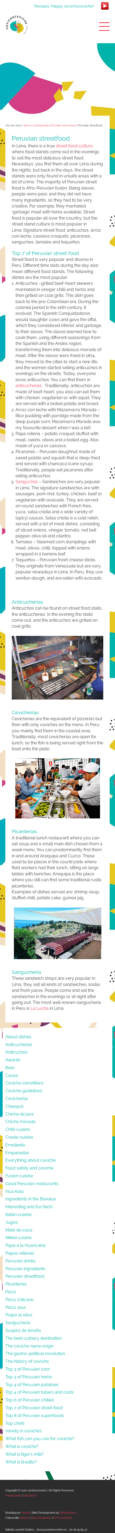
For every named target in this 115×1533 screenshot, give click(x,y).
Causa (11, 1075)
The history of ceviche (27, 1361)
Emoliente (15, 1145)
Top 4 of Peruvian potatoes (32, 1384)
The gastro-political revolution (35, 1353)
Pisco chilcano (19, 1299)
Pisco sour (15, 1307)
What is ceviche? (22, 1446)
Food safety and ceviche (29, 1168)
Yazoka (25, 1512)
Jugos (11, 1222)
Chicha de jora (19, 1114)
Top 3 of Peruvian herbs (28, 1376)
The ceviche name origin (29, 1346)
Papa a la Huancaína (25, 1245)
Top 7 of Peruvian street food (34, 1407)
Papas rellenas (19, 1253)
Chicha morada (20, 1121)
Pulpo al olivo (18, 1314)
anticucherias (29, 385)
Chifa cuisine (17, 1129)
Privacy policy (13, 1495)
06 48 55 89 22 (78, 1529)
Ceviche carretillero (24, 1083)
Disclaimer (30, 1495)
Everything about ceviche (30, 1160)
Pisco (10, 1291)
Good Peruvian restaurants (31, 1183)
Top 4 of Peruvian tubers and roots (39, 1392)
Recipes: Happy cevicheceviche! (64, 6)
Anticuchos (16, 1052)
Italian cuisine (18, 1214)
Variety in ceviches (23, 1430)
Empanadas (17, 1152)
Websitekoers (68, 1512)
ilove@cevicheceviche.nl (52, 1529)
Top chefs (15, 1423)
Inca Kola (14, 1191)
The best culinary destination (33, 1338)
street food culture (74, 145)
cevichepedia (41, 125)
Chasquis (14, 1106)
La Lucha (39, 1008)
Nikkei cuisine (18, 1237)
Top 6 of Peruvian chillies (29, 1400)
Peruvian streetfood (24, 1276)
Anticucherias (18, 1044)
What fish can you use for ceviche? (39, 1438)
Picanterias (16, 1284)
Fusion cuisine (19, 1175)
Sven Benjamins (41, 1517)
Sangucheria (17, 1322)
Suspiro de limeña (23, 1330)
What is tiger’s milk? (24, 1454)
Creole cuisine (19, 1137)
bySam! (24, 1517)
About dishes (18, 1036)
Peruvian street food (63, 125)
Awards (12, 1059)
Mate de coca (18, 1230)
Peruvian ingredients (25, 1268)
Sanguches (27, 481)
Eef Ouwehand (62, 1517)
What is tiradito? (21, 1462)
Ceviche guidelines (23, 1090)
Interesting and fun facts (29, 1206)
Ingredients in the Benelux (30, 1198)
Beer (10, 1067)
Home (26, 125)
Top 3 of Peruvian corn (27, 1369)
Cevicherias (16, 1098)
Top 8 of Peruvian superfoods (34, 1415)
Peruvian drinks (20, 1260)
